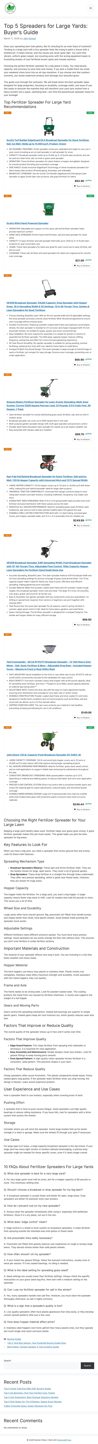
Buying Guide (14, 1339)
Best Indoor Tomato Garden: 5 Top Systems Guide (33, 1347)
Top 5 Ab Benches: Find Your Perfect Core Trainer (29, 1393)
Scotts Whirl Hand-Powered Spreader (27, 223)
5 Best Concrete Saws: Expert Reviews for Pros (28, 1406)
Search (7, 1360)
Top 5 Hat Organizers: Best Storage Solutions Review (31, 1397)
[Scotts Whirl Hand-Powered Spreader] (49, 209)
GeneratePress (64, 1440)
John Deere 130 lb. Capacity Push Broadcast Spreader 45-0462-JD (44, 754)
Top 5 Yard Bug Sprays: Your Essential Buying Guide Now (36, 1343)
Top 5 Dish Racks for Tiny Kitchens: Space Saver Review (33, 1401)
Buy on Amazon (83, 186)
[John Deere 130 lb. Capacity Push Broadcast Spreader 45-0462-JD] (49, 741)
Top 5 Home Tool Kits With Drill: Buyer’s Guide (27, 1388)
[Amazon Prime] (87, 181)
